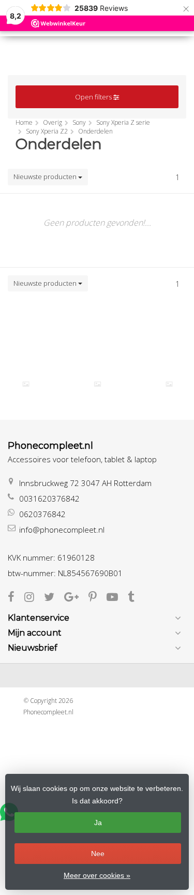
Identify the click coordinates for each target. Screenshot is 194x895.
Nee (98, 853)
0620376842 (42, 514)
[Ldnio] (169, 384)
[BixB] (25, 384)
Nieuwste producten (45, 176)
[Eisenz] (97, 384)
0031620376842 (49, 498)
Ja (98, 822)
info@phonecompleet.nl (62, 529)
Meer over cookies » (97, 875)
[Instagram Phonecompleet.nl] (34, 598)
